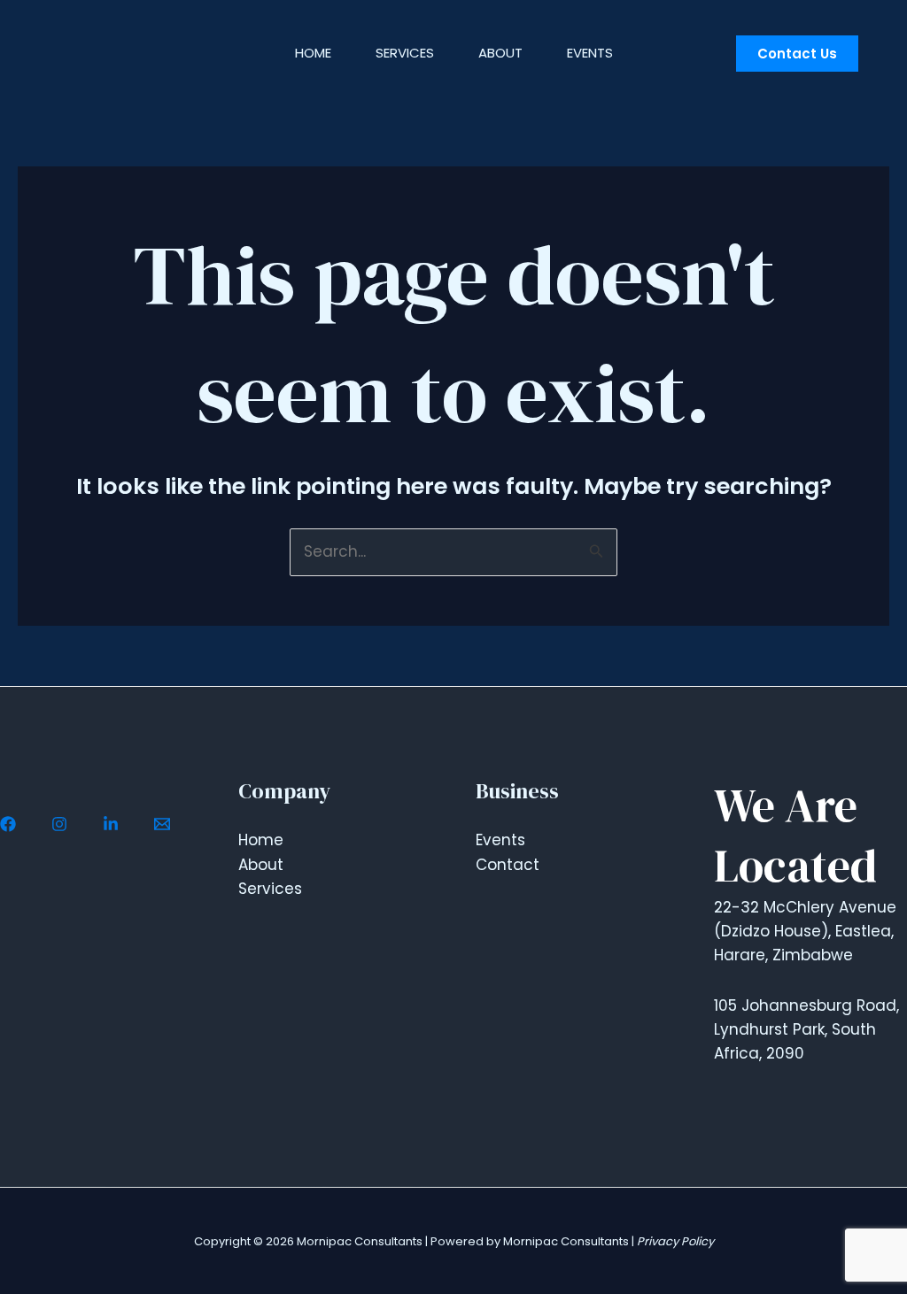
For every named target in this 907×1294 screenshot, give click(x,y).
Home (313, 52)
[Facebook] (8, 824)
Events (590, 52)
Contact (507, 864)
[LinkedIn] (111, 824)
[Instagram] (59, 824)
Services (405, 52)
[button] (797, 53)
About (500, 52)
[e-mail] (162, 824)
